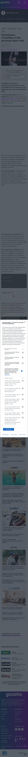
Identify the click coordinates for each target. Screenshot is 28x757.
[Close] (25, 322)
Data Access (14, 434)
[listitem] (14, 349)
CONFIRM (8, 429)
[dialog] (14, 378)
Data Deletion (5, 434)
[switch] (22, 352)
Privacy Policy (22, 434)
